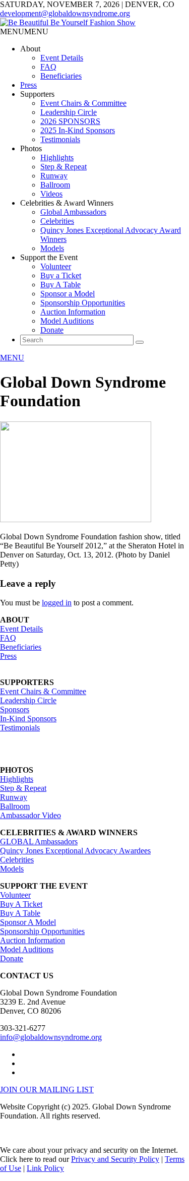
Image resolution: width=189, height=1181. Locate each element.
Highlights (57, 157)
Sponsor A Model (28, 922)
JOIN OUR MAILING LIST (47, 1089)
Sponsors (14, 709)
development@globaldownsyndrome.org (65, 13)
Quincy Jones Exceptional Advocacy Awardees (75, 850)
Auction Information (72, 311)
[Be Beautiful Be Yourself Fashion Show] (68, 22)
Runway (54, 175)
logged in (57, 602)
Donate (52, 330)
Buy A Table (60, 284)
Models (52, 248)
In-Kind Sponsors (28, 718)
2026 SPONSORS (70, 121)
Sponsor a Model (67, 293)
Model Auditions (67, 321)
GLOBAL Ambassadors (39, 841)
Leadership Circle (68, 112)
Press (28, 85)
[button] (24, 31)
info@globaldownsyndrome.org (51, 1037)
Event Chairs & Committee (83, 103)
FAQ (48, 67)
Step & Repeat (63, 166)
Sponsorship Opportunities (82, 302)
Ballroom (55, 184)
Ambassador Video (30, 815)
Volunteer (55, 266)
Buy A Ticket (21, 904)
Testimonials (60, 139)
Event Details (61, 57)
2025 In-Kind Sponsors (77, 130)
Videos (51, 194)
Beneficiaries (61, 76)
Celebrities (57, 221)
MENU (12, 357)
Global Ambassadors (73, 212)
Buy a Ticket (60, 275)
